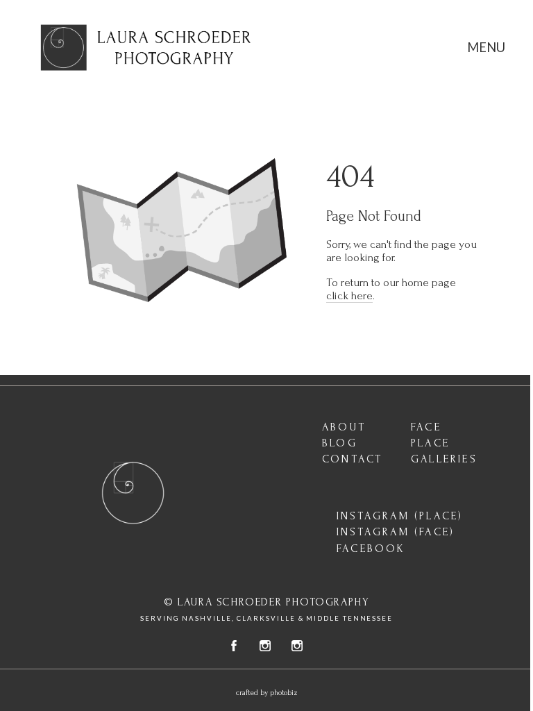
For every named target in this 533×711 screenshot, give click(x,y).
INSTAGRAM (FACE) (396, 532)
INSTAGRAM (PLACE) (400, 516)
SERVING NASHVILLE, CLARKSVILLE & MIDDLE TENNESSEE (266, 618)
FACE (426, 427)
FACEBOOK (371, 548)
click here (349, 295)
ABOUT (344, 427)
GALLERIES (444, 459)
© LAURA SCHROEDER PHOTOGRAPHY (266, 602)
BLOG (339, 443)
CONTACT (352, 459)
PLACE (430, 443)
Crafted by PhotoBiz (267, 693)
